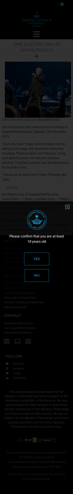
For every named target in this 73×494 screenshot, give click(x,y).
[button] (67, 206)
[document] (36, 247)
